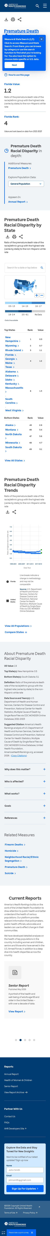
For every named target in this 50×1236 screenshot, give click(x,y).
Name (9, 1165)
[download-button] (6, 19)
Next (14, 65)
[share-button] (20, 19)
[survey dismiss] (32, 1233)
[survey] (3, 1232)
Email (9, 1175)
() (19, 755)
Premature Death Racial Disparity (21, 33)
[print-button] (13, 20)
